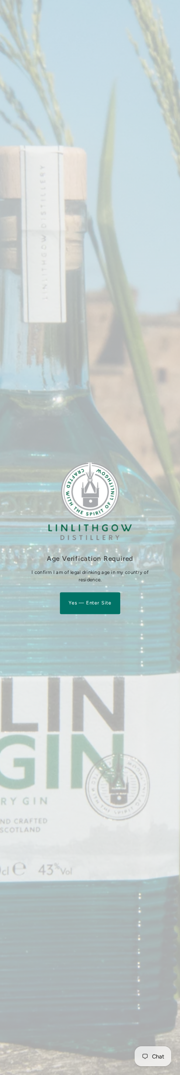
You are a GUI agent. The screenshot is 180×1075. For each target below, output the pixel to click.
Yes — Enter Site (90, 603)
